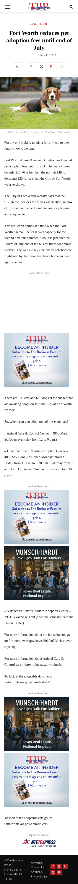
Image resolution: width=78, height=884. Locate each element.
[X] (41, 66)
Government (38, 24)
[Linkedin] (65, 866)
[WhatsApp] (61, 66)
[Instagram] (59, 866)
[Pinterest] (51, 66)
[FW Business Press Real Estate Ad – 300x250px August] (36, 573)
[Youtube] (59, 872)
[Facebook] (31, 66)
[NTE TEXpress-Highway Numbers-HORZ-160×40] (39, 842)
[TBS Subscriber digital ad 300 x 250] (36, 360)
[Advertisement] (36, 303)
